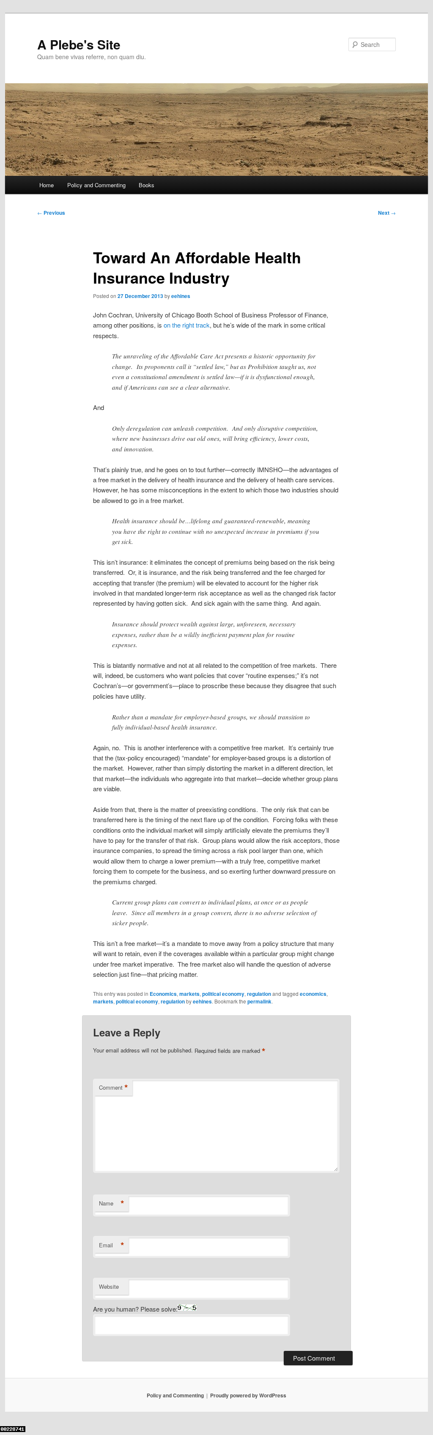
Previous (51, 212)
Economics (163, 994)
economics (313, 994)
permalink (259, 1001)
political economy (223, 994)
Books (146, 185)
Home (46, 185)
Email (111, 1245)
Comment (113, 1087)
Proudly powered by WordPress (248, 1395)
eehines (180, 296)
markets (189, 994)
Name (111, 1203)
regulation (259, 994)
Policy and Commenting (96, 185)
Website (109, 1286)
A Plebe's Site (79, 44)
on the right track (187, 324)
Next (387, 212)
